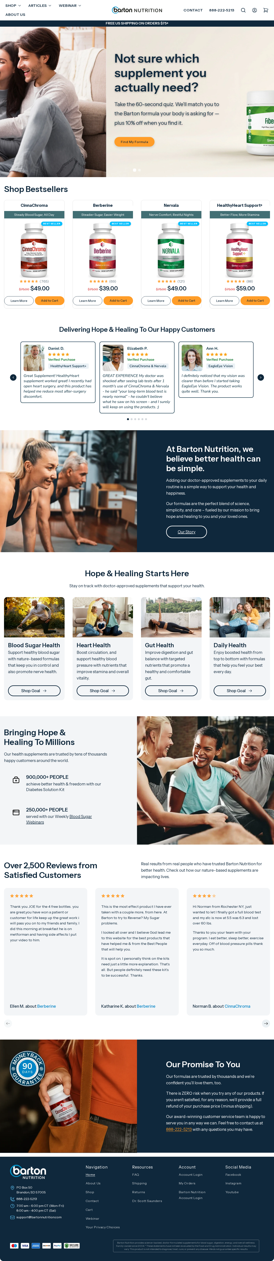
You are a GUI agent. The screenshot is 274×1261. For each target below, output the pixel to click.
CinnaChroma (34, 205)
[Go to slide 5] (142, 419)
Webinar (92, 1218)
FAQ (135, 1175)
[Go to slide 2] (132, 419)
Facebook (233, 1175)
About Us (93, 1183)
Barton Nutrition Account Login (192, 1195)
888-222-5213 (221, 10)
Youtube (232, 1192)
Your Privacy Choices (103, 1227)
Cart (89, 1210)
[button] (12, 5)
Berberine (103, 205)
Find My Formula (28, 142)
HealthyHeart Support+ (240, 205)
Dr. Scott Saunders (147, 1201)
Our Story (186, 532)
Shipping (139, 1183)
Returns (138, 1192)
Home (90, 1175)
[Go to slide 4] (139, 419)
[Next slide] (261, 377)
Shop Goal (30, 690)
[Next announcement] (263, 23)
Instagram (233, 1183)
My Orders (187, 1183)
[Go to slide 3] (135, 419)
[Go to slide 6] (146, 419)
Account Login (190, 1175)
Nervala (171, 205)
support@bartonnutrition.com (39, 1217)
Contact (193, 10)
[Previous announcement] (11, 23)
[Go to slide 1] (128, 419)
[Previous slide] (13, 377)
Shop (90, 1192)
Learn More (19, 301)
